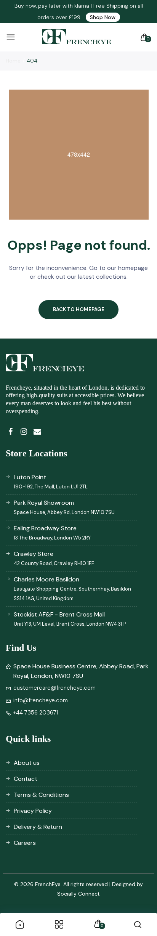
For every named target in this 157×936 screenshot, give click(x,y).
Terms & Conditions (41, 795)
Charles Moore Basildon (72, 588)
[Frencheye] (76, 37)
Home (13, 60)
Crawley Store (54, 558)
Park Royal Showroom (64, 507)
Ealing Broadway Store (52, 532)
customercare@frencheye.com (54, 688)
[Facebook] (10, 432)
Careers (25, 843)
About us (27, 763)
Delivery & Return (38, 827)
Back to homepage (78, 309)
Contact (25, 779)
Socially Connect (78, 893)
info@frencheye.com (40, 700)
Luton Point (51, 481)
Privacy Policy (33, 811)
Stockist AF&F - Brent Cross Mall (70, 618)
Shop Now (102, 17)
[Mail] (37, 432)
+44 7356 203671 (35, 712)
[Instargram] (24, 432)
